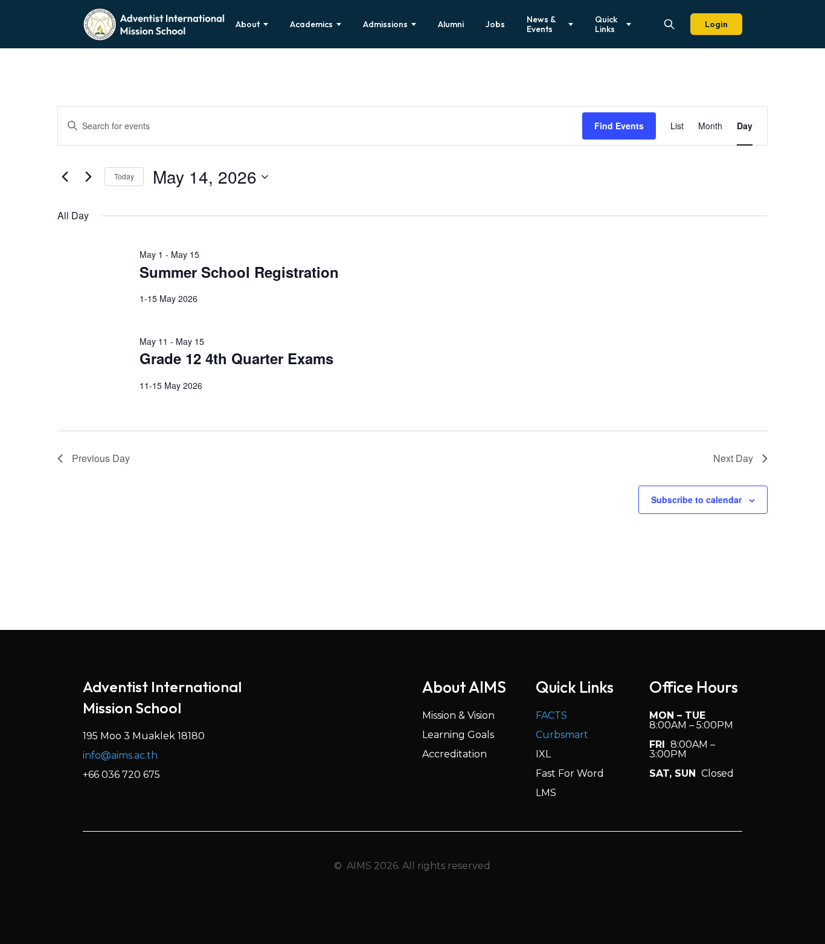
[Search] (669, 24)
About (248, 24)
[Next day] (88, 177)
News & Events (541, 24)
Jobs (495, 24)
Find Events (619, 126)
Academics (311, 24)
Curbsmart (562, 734)
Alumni (451, 24)
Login (716, 24)
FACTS (551, 715)
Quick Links (606, 24)
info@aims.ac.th (120, 755)
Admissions (385, 24)
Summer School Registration (239, 272)
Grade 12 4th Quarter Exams (236, 358)
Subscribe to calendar (696, 499)
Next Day (733, 458)
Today (124, 176)
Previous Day (101, 458)
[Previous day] (64, 177)
